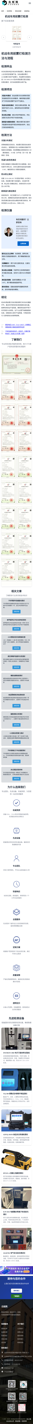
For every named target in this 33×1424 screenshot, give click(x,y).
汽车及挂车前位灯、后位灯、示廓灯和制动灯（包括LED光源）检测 (17, 332)
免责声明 (24, 1421)
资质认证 (20, 1332)
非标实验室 (18, 11)
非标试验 (4, 1339)
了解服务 (16, 1296)
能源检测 (4, 1332)
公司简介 (20, 1328)
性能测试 (8, 253)
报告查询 (20, 1335)
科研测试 (4, 1335)
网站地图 (17, 1421)
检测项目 (9, 11)
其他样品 (26, 11)
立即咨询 (23, 243)
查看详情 (16, 611)
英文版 (3, 1342)
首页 (2, 11)
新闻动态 (20, 1342)
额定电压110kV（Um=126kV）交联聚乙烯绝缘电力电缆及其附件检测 (18, 326)
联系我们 (16, 1290)
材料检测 (4, 1328)
